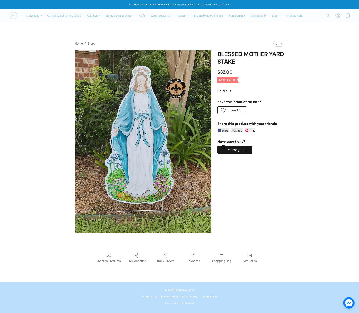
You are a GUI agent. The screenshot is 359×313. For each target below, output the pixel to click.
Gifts (142, 15)
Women (181, 15)
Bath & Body (258, 15)
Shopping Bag (221, 261)
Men (275, 15)
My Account (137, 261)
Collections (33, 15)
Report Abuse (209, 296)
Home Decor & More (119, 15)
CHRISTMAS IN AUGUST (64, 15)
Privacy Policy (169, 296)
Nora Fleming (236, 15)
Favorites (193, 261)
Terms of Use (149, 296)
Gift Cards (250, 261)
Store (91, 43)
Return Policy (189, 296)
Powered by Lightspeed (179, 303)
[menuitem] (276, 43)
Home (79, 43)
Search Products (109, 261)
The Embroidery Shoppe (208, 15)
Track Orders (165, 261)
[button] (13, 15)
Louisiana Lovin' (161, 15)
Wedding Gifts (294, 15)
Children (92, 15)
